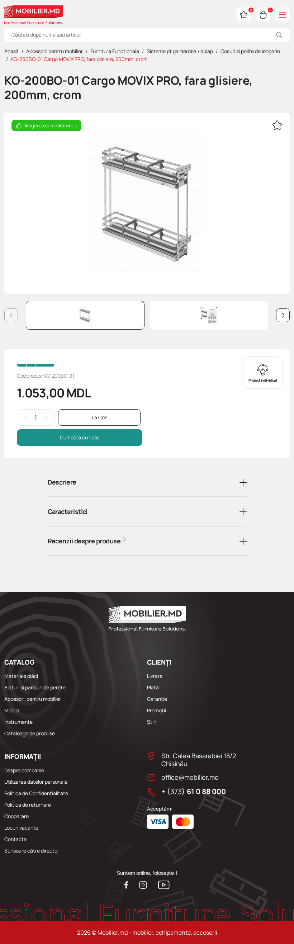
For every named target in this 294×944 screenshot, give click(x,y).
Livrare (154, 675)
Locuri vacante (21, 827)
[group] (147, 203)
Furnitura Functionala (114, 51)
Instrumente (18, 721)
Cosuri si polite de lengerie (250, 51)
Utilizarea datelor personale (35, 781)
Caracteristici (67, 511)
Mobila (11, 710)
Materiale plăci (21, 675)
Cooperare (16, 816)
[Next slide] (283, 315)
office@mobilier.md (190, 777)
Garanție (157, 698)
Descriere (62, 482)
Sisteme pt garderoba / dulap (180, 51)
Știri (151, 721)
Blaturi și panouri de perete (35, 687)
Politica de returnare (27, 804)
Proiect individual (262, 380)
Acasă (11, 51)
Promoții (156, 710)
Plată (153, 687)
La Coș (99, 417)
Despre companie (24, 770)
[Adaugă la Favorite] (277, 126)
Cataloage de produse (29, 733)
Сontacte (15, 839)
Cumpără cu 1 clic (80, 437)
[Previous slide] (11, 315)
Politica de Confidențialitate (36, 793)
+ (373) (193, 792)
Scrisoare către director (31, 850)
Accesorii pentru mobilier (54, 51)
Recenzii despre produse (87, 540)
